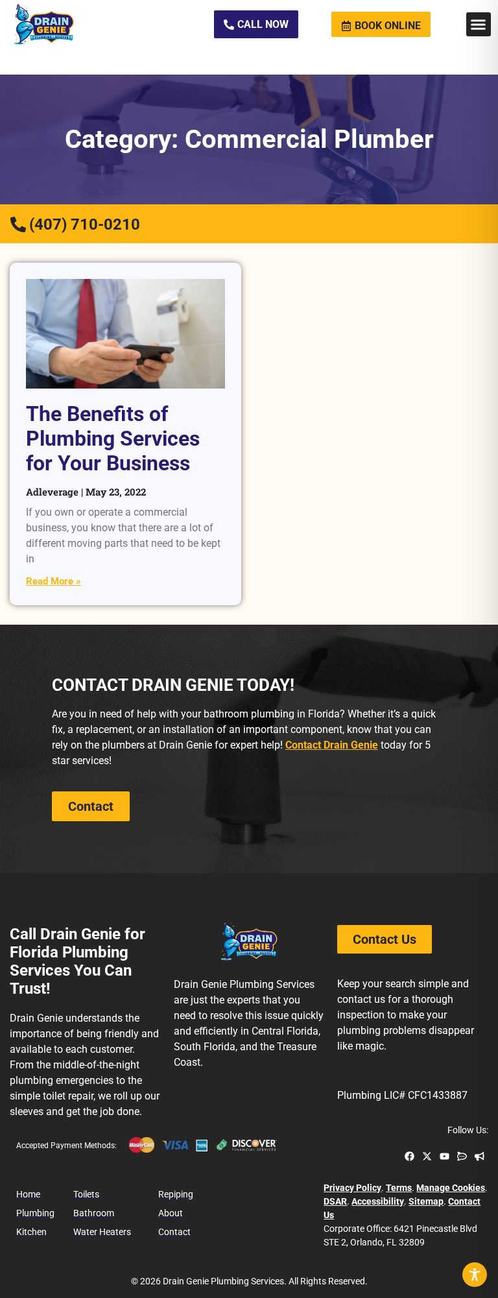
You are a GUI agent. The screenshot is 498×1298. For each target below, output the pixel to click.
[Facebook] (409, 1156)
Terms (399, 1188)
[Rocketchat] (462, 1156)
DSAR (335, 1201)
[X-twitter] (427, 1156)
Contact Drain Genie (331, 745)
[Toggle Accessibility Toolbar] (474, 1274)
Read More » (53, 581)
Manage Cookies (450, 1188)
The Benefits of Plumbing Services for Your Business (113, 439)
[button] (478, 24)
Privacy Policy (352, 1188)
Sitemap (426, 1201)
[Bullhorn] (479, 1156)
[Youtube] (444, 1156)
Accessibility (377, 1201)
